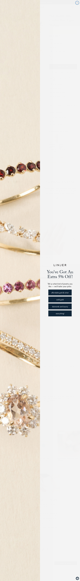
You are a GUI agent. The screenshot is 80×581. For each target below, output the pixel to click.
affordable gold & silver (60, 292)
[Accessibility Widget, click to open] (77, 578)
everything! (60, 313)
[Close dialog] (77, 3)
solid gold (60, 299)
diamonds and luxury (60, 306)
